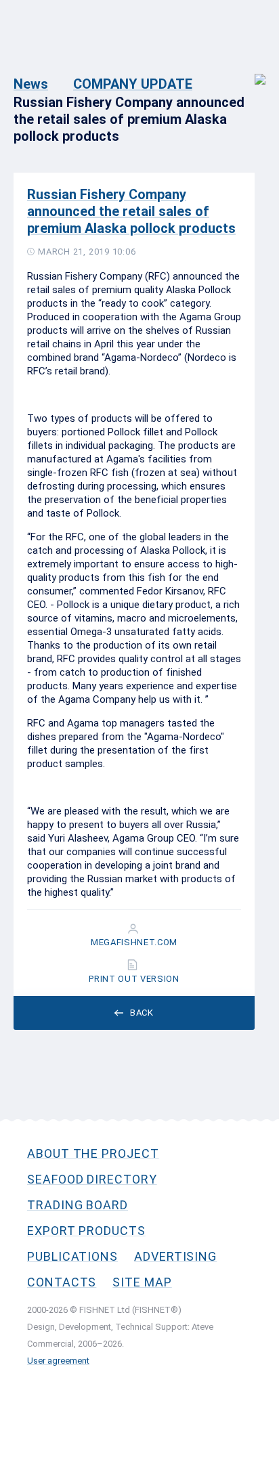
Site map (141, 1282)
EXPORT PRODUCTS (86, 1230)
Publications (72, 1256)
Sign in (250, 72)
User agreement (58, 1361)
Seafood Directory (92, 1179)
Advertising (175, 1256)
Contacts (61, 1282)
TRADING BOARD (77, 1205)
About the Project (93, 1153)
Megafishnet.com (134, 942)
